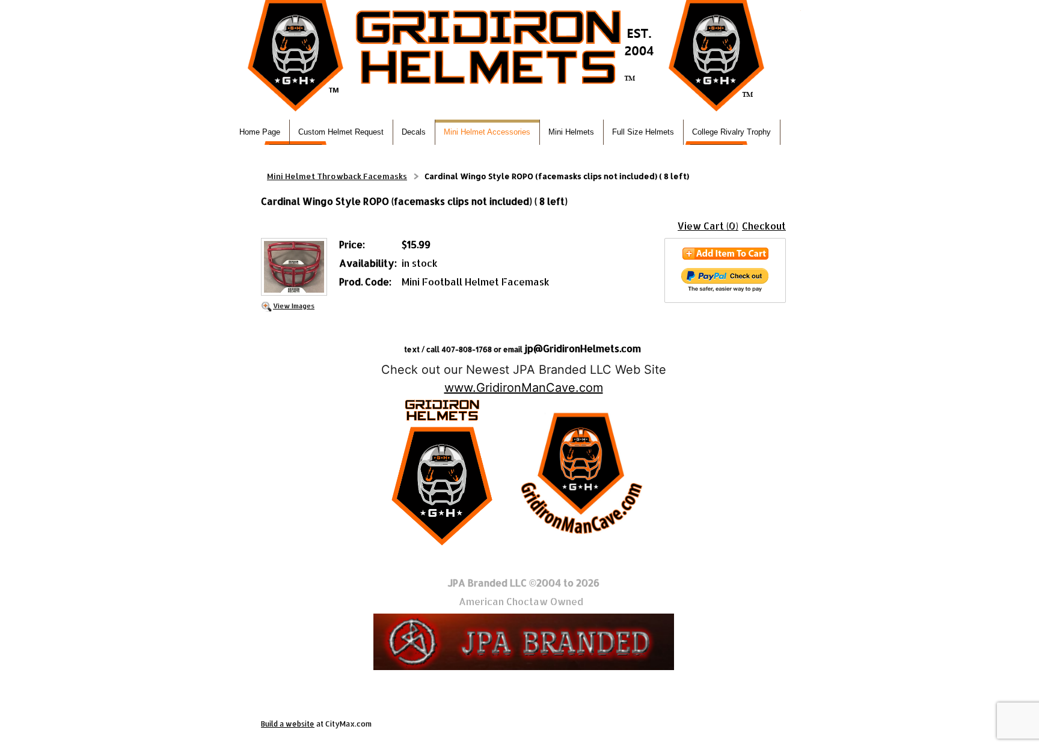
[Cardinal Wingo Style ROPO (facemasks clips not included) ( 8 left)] (294, 268)
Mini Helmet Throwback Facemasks (337, 176)
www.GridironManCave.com (523, 387)
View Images (293, 305)
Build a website (287, 723)
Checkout (764, 225)
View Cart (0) (708, 225)
